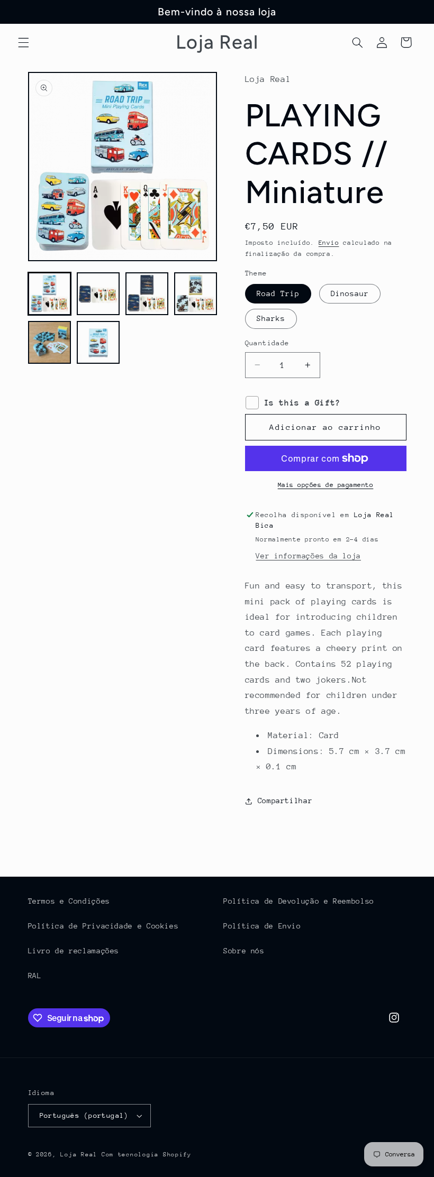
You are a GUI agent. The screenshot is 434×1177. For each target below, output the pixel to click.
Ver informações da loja (308, 555)
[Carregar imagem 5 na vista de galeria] (49, 342)
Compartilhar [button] (285, 800)
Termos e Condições (69, 901)
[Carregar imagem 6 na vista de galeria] (98, 342)
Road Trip (278, 293)
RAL (35, 975)
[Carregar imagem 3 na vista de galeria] (147, 294)
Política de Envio (262, 926)
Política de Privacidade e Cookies (103, 926)
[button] (23, 42)
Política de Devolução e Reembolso (298, 901)
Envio (329, 242)
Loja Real (78, 1154)
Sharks (271, 318)
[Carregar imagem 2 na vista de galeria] (98, 294)
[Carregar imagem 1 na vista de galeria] (49, 294)
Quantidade (267, 343)
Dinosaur (350, 293)
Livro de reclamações (74, 950)
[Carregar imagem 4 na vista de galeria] (196, 294)
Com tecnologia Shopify (147, 1154)
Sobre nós (244, 950)
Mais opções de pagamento (326, 485)
